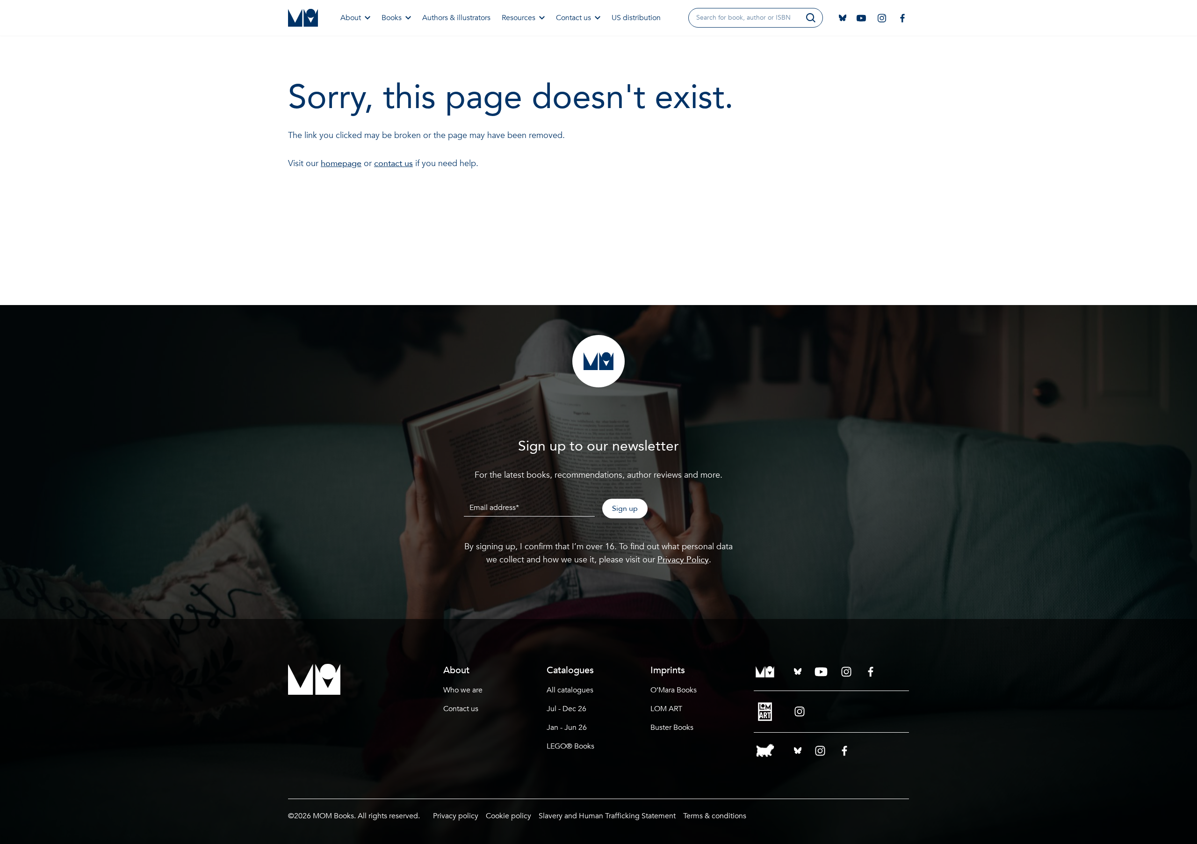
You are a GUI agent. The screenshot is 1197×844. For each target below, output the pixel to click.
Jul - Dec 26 (566, 709)
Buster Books (671, 727)
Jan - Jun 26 (567, 727)
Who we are (463, 690)
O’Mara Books (673, 690)
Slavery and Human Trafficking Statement (607, 816)
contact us (393, 163)
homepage (341, 163)
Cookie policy (508, 816)
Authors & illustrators (456, 18)
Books (392, 18)
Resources (518, 18)
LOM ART (666, 709)
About (350, 18)
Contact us (573, 18)
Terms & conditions (714, 816)
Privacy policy (455, 816)
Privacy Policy (683, 560)
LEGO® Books (570, 746)
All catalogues (570, 690)
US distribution (636, 18)
